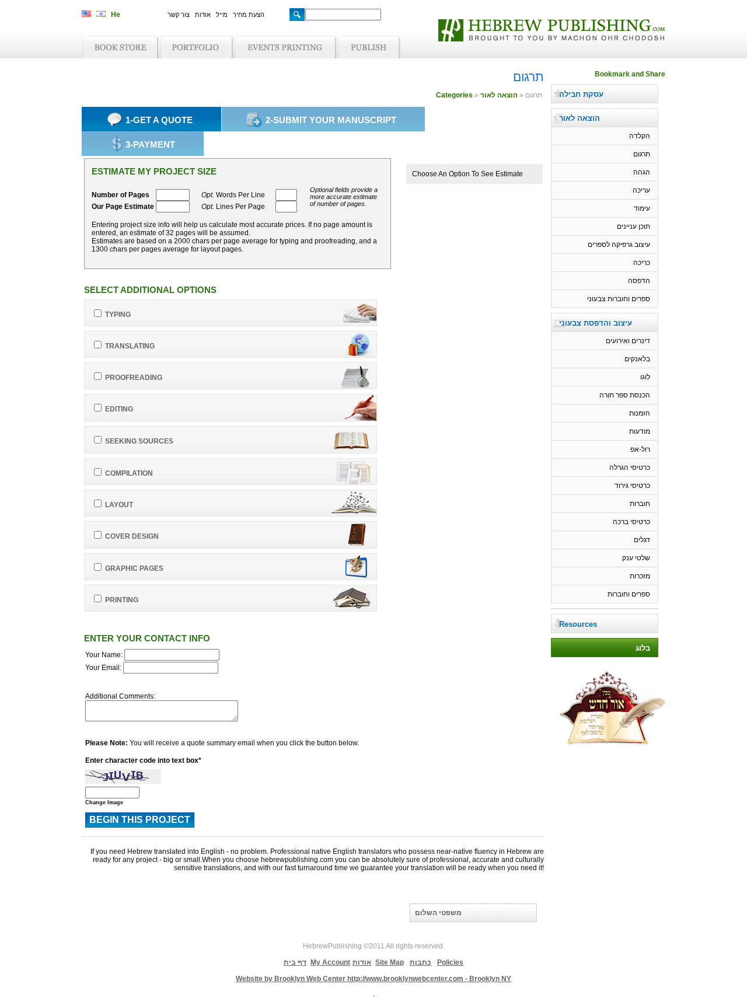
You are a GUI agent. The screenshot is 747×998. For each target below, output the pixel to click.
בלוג (643, 648)
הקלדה (639, 136)
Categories (454, 95)
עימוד (642, 208)
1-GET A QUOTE (159, 120)
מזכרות (640, 576)
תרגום (641, 154)
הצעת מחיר (248, 14)
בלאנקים (637, 359)
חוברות (640, 504)
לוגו (645, 377)
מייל (222, 14)
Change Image (104, 802)
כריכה (641, 263)
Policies (450, 962)
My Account (330, 962)
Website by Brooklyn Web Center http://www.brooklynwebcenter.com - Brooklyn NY (373, 979)
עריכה (641, 190)
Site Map (389, 962)
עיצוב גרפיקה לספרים (619, 244)
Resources (578, 624)
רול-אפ (640, 449)
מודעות (639, 431)
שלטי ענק (636, 558)
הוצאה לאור (499, 95)
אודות (203, 14)
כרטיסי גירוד (632, 485)
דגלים (642, 540)
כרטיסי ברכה (631, 522)
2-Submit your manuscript (331, 120)
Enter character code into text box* (143, 760)
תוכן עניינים (633, 226)
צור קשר (178, 14)
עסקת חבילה (581, 94)
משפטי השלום (438, 913)
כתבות (420, 962)
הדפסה (639, 281)
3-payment (150, 144)
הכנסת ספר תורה (624, 395)
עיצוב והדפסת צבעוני (595, 323)
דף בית (295, 962)
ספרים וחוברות (629, 594)
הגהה (641, 172)
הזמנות (639, 413)
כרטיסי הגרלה (629, 467)
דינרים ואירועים (628, 341)
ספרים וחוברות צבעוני (618, 299)
